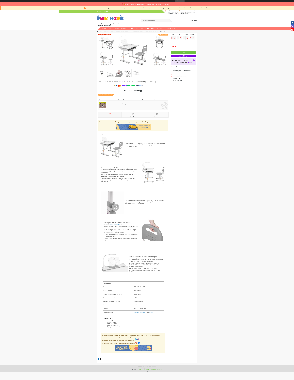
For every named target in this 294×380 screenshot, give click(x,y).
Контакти (123, 28)
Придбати (168, 4)
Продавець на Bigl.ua (147, 368)
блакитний (136, 312)
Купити (183, 52)
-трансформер (117, 224)
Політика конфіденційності (156, 369)
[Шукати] (168, 20)
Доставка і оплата (133, 28)
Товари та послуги (104, 31)
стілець (111, 224)
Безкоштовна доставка (178, 74)
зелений (151, 312)
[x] (100, 359)
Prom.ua (154, 366)
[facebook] (98, 359)
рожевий (142, 312)
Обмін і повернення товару (147, 28)
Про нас (117, 28)
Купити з (180, 56)
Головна (104, 28)
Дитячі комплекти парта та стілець (119, 31)
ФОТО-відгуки (160, 28)
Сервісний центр (170, 28)
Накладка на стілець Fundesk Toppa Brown (119, 104)
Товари (110, 28)
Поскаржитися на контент (143, 369)
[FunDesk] (110, 19)
